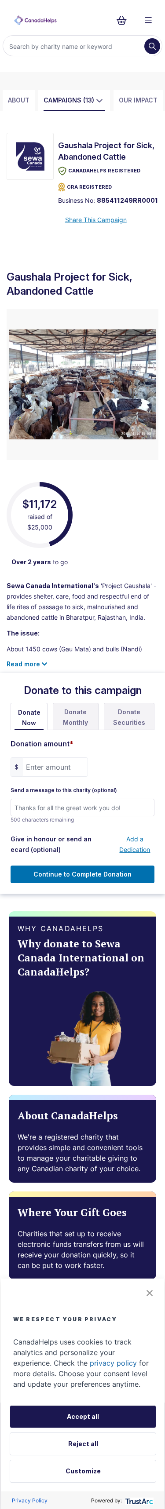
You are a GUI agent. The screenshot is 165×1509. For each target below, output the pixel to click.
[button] (149, 1293)
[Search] (152, 46)
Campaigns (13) (69, 100)
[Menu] (148, 20)
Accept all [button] (83, 1416)
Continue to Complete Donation (82, 874)
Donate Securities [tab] (129, 717)
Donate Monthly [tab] (75, 717)
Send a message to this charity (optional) (64, 790)
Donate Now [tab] (29, 718)
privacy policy (113, 1363)
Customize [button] (83, 1471)
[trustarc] (138, 1500)
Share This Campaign (96, 219)
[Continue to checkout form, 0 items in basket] (124, 20)
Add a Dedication (134, 844)
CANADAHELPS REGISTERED (104, 171)
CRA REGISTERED (89, 187)
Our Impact (138, 100)
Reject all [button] (83, 1443)
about (18, 100)
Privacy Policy (30, 1500)
